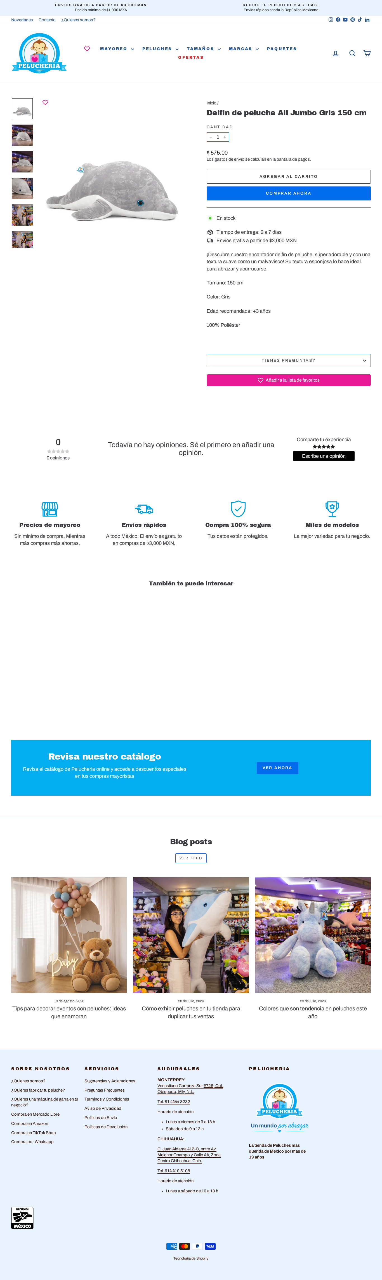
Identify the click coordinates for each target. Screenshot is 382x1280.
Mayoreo (114, 49)
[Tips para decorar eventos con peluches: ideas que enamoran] (69, 935)
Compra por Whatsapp (32, 1141)
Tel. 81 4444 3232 (173, 1101)
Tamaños (201, 49)
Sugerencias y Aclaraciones (109, 1081)
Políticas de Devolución (106, 1127)
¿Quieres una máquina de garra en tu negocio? (44, 1102)
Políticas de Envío (100, 1117)
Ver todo (191, 858)
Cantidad (220, 127)
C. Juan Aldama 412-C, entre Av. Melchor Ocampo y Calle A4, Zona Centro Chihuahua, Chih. (189, 1155)
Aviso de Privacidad (102, 1108)
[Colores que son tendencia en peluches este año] (313, 935)
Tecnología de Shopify (191, 1258)
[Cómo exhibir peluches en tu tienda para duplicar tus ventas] (191, 935)
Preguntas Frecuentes (104, 1090)
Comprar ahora (288, 193)
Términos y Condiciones (106, 1099)
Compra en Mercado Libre (35, 1114)
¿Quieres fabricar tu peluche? (38, 1090)
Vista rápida (54, 680)
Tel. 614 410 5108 (173, 1171)
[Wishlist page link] (87, 49)
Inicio (211, 103)
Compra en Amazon (29, 1123)
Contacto (47, 20)
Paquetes (282, 49)
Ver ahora (278, 768)
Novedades (22, 20)
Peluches (158, 49)
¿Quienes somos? (78, 20)
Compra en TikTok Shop (33, 1132)
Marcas (242, 49)
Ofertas (191, 57)
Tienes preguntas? (289, 360)
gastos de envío (229, 159)
